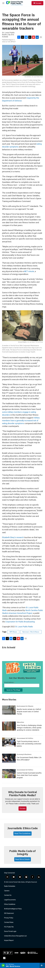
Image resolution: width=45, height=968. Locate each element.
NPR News (13, 632)
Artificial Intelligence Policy (13, 909)
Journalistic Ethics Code (22, 828)
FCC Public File (9, 927)
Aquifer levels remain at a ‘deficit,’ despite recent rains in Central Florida (29, 711)
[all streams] (42, 965)
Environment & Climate (25, 706)
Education (20, 722)
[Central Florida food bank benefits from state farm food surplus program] (9, 773)
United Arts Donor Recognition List (15, 936)
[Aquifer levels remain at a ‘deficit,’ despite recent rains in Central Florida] (9, 709)
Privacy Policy (8, 918)
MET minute (29, 271)
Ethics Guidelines (9, 904)
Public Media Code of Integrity (22, 852)
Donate (38, 3)
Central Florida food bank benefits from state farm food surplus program (29, 775)
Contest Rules (8, 922)
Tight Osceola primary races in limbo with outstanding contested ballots (29, 743)
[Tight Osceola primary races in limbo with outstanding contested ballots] (9, 742)
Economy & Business (24, 754)
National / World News (30, 632)
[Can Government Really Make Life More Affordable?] (9, 758)
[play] (3, 965)
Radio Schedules (9, 886)
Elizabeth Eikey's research (13, 537)
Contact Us (7, 895)
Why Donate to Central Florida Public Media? (22, 793)
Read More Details (22, 859)
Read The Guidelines (22, 833)
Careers (6, 891)
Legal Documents (10, 900)
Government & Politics (25, 738)
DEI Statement (9, 913)
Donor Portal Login (10, 931)
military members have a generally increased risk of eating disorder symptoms (21, 420)
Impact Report (9, 940)
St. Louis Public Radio (24, 626)
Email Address (9, 682)
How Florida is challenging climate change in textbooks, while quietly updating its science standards (29, 727)
